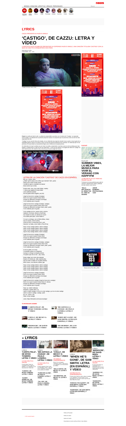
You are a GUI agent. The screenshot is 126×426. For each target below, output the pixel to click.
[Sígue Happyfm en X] (101, 3)
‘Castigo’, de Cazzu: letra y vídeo (58, 40)
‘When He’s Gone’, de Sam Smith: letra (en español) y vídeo (67, 319)
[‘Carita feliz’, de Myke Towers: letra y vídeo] (24, 307)
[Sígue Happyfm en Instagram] (99, 3)
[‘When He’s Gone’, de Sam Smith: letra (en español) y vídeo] (54, 317)
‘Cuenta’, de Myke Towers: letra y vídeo (27, 372)
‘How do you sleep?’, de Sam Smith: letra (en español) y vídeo (79, 384)
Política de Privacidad (68, 412)
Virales (49, 6)
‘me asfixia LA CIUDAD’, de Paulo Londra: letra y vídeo (66, 310)
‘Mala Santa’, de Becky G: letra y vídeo (60, 370)
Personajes (57, 6)
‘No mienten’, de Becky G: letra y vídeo (60, 377)
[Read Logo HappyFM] (30, 3)
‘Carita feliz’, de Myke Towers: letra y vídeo (37, 309)
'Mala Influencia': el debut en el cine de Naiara (86, 191)
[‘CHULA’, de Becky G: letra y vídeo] (24, 317)
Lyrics (28, 29)
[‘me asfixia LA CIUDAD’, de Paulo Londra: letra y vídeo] (54, 307)
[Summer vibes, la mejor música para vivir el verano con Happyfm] (92, 153)
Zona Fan (33, 6)
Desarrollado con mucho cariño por (75, 421)
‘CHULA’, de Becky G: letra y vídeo (37, 318)
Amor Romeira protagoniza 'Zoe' (97, 190)
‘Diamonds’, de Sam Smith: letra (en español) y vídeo (80, 391)
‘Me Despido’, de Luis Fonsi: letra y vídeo (67, 327)
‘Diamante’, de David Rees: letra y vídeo (97, 383)
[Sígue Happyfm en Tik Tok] (103, 3)
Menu (22, 6)
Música (27, 6)
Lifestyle (42, 6)
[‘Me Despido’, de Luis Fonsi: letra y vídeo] (54, 326)
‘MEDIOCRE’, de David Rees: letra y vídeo (37, 327)
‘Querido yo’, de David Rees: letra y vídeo (97, 375)
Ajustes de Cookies (67, 418)
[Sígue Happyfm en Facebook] (97, 3)
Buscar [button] (103, 6)
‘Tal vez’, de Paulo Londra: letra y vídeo (44, 383)
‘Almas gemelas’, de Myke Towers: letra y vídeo (27, 380)
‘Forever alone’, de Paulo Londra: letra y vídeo (44, 375)
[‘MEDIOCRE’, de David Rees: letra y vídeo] (24, 326)
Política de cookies (67, 415)
